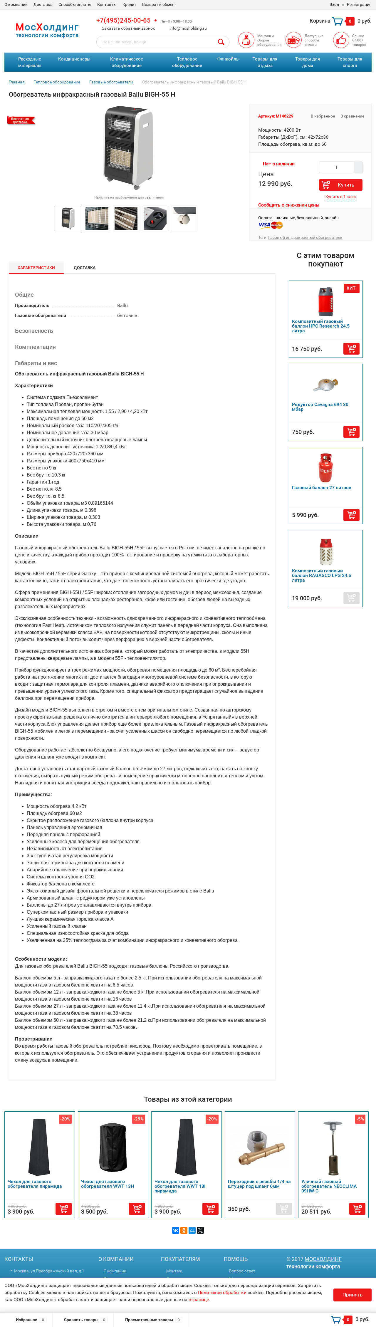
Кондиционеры (74, 59)
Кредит (129, 4)
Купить (346, 185)
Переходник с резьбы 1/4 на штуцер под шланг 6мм (259, 1184)
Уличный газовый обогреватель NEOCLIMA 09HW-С (329, 1186)
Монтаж (174, 1271)
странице (199, 1299)
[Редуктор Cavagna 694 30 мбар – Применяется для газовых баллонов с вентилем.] (326, 384)
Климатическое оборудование (126, 62)
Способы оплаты (74, 4)
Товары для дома (307, 62)
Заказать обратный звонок (128, 28)
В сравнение (352, 116)
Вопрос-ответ (242, 1271)
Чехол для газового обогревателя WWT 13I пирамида (180, 1186)
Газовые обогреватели (111, 82)
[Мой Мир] (192, 1230)
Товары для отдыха (265, 62)
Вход (334, 4)
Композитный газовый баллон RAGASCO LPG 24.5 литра (321, 575)
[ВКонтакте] (175, 1230)
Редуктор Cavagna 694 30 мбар (320, 407)
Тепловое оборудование (187, 62)
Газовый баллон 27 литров (321, 487)
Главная (17, 82)
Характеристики (36, 267)
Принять (352, 1295)
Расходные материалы (29, 62)
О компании (16, 4)
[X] (200, 1230)
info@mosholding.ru (188, 28)
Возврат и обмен (158, 4)
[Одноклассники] (183, 1230)
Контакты (107, 4)
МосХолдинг (323, 1259)
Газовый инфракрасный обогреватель (305, 237)
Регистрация (359, 4)
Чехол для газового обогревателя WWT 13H (107, 1184)
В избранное (322, 116)
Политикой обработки (222, 1292)
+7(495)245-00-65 (123, 20)
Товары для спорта (350, 62)
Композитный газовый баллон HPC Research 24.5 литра (321, 325)
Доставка (43, 4)
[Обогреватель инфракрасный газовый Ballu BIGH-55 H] (68, 218)
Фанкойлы (228, 59)
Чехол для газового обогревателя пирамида (35, 1184)
